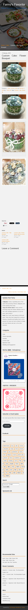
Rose (11, 458)
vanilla (5, 461)
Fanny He (9, 90)
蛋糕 (14, 473)
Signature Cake (6, 342)
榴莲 (9, 467)
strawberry (16, 458)
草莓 (10, 473)
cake (20, 90)
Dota (16, 449)
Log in (4, 594)
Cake (7, 45)
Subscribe (6, 426)
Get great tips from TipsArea (10, 562)
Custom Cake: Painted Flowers (6, 240)
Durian (21, 449)
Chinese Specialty (7, 336)
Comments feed (6, 598)
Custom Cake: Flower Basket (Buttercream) (19, 233)
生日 (11, 470)
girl (9, 452)
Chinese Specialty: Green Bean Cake (17, 292)
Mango (9, 455)
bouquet (17, 90)
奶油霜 (11, 464)
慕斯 (22, 464)
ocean (14, 455)
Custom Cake (14, 88)
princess (5, 458)
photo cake (21, 455)
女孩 (7, 464)
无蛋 (5, 467)
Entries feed (6, 596)
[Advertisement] (14, 28)
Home (3, 45)
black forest (6, 446)
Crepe (11, 449)
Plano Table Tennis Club (8, 560)
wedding (11, 461)
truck (23, 458)
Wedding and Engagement (9, 345)
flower (23, 90)
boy (12, 446)
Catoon (21, 446)
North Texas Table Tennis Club (10, 558)
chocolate (6, 449)
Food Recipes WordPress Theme (17, 607)
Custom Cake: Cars (6, 288)
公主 (16, 461)
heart (21, 452)
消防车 (17, 467)
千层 (20, 461)
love (4, 455)
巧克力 (17, 464)
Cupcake (5, 338)
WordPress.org (6, 600)
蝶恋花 (19, 473)
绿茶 (20, 470)
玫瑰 (7, 470)
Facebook (5, 434)
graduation (14, 452)
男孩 (15, 470)
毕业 (13, 467)
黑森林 (7, 476)
